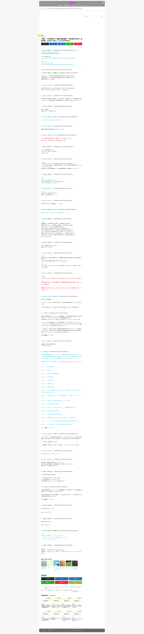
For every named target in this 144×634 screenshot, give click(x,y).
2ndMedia (72, 3)
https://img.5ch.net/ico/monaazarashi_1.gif (49, 51)
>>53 (42, 548)
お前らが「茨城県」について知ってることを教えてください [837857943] (56, 569)
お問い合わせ (61, 5)
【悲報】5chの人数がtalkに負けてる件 (62, 568)
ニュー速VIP (44, 575)
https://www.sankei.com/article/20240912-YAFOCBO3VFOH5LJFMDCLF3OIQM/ (57, 58)
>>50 (42, 221)
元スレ (79, 47)
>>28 (42, 263)
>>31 (42, 533)
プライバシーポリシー (82, 5)
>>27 (42, 256)
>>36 (42, 162)
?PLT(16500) (75, 50)
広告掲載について (67, 5)
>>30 (42, 276)
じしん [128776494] (49, 567)
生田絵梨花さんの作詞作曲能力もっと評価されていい (44, 568)
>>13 (42, 177)
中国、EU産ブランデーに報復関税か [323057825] (75, 568)
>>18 (42, 191)
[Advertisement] (61, 24)
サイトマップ (74, 5)
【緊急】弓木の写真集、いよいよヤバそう (68, 568)
